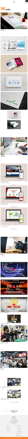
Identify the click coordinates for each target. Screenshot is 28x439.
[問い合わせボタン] (26, 1)
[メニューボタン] (1, 1)
